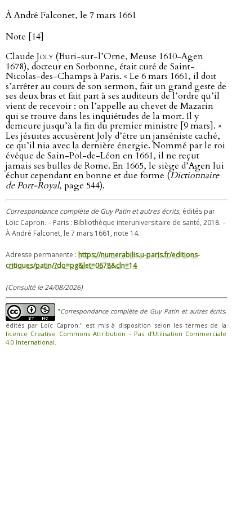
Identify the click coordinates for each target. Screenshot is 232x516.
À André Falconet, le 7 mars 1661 (71, 15)
